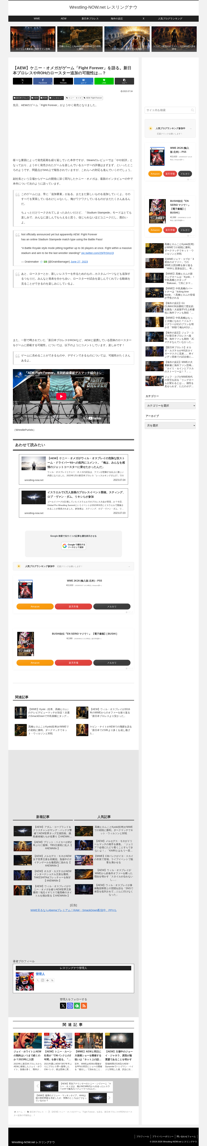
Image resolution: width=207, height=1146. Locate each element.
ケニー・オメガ (74, 98)
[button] (124, 81)
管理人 (40, 974)
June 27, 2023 (79, 261)
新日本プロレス (22, 98)
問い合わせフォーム (186, 1136)
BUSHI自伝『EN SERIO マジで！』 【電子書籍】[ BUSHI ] (84, 633)
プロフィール (142, 1136)
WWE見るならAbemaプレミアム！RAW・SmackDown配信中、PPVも (73, 910)
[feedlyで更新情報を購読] (47, 980)
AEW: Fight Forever (94, 98)
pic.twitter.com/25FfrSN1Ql (97, 253)
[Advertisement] (73, 133)
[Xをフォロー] (38, 980)
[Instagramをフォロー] (43, 980)
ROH (45, 98)
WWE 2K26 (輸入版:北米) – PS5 (84, 580)
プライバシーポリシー (163, 1136)
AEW (36, 98)
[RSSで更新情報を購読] (52, 980)
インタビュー (57, 98)
